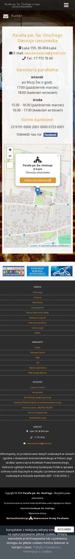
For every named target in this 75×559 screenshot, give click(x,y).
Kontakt (16, 16)
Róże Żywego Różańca (37, 372)
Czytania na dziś (37, 387)
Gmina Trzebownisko (37, 412)
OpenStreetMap (49, 245)
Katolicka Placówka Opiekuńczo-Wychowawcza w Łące (37, 402)
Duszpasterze (37, 307)
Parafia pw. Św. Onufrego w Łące (22, 5)
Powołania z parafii (37, 317)
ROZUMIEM (64, 529)
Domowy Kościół (37, 352)
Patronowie (37, 302)
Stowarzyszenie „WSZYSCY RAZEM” (37, 407)
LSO (37, 362)
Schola (37, 347)
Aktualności (37, 392)
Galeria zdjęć (37, 328)
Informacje (37, 292)
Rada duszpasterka (37, 367)
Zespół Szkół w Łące (37, 417)
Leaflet (33, 245)
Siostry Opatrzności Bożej (37, 312)
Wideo (37, 332)
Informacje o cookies (37, 551)
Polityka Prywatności (46, 547)
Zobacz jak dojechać (36, 180)
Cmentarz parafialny (37, 322)
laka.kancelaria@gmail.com (45, 53)
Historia (37, 297)
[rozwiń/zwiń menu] (66, 5)
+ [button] (10, 149)
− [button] (10, 156)
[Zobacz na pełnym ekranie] (10, 165)
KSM (38, 357)
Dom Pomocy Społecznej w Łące (37, 397)
